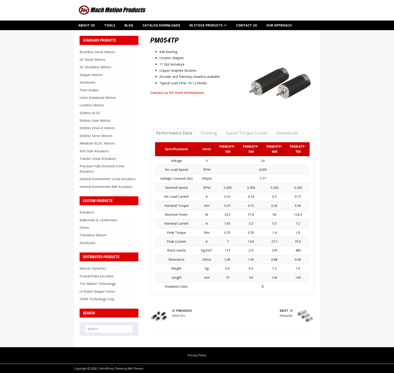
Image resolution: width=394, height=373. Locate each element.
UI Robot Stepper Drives (97, 291)
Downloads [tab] (287, 133)
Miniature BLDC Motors (97, 143)
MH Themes (135, 368)
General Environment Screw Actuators (108, 179)
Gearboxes (88, 82)
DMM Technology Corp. (97, 299)
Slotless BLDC (90, 113)
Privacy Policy (197, 355)
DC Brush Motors (93, 59)
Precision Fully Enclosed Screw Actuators (102, 168)
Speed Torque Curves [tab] (247, 133)
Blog (128, 25)
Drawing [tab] (209, 133)
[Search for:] (109, 329)
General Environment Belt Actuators (106, 186)
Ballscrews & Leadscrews (98, 220)
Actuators (87, 212)
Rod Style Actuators (94, 151)
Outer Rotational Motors (98, 97)
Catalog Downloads (161, 25)
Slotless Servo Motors (96, 136)
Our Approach (279, 25)
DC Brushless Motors (95, 67)
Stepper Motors (91, 75)
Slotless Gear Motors (95, 120)
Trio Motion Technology (97, 283)
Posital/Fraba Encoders (97, 276)
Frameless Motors (93, 235)
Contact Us (246, 25)
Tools (109, 25)
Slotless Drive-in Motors (97, 128)
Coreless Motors (92, 105)
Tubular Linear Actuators (98, 158)
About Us (86, 25)
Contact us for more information (177, 92)
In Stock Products (206, 25)
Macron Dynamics (93, 268)
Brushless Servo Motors (97, 52)
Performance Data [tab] (174, 133)
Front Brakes (89, 90)
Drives (84, 227)
